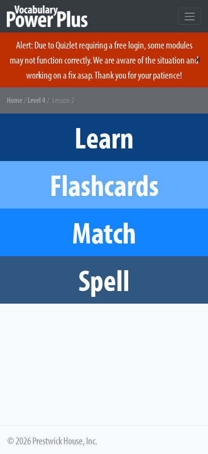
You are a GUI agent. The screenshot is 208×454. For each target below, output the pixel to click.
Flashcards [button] (104, 184)
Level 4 (36, 100)
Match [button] (104, 232)
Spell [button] (104, 279)
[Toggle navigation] (189, 16)
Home (14, 100)
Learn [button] (104, 137)
